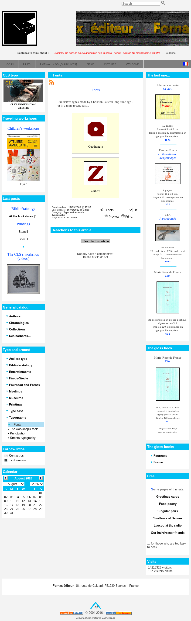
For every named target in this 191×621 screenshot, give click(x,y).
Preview (114, 216)
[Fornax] (19, 44)
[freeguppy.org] (72, 613)
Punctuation (18, 433)
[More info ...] (119, 613)
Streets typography (23, 438)
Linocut (23, 239)
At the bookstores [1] (23, 216)
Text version (17, 460)
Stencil (23, 231)
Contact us (16, 455)
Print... (129, 216)
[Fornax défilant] (132, 44)
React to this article (95, 241)
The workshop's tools (24, 429)
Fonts (17, 424)
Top (95, 607)
